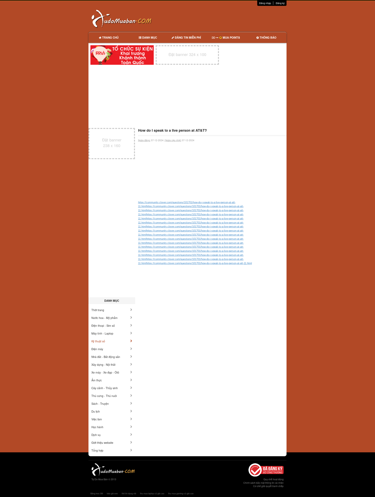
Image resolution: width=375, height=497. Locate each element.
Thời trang (97, 310)
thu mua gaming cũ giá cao (181, 493)
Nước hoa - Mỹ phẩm (104, 318)
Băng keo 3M (96, 493)
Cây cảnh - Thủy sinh (104, 388)
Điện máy (97, 349)
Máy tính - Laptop (102, 333)
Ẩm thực (96, 380)
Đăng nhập (265, 3)
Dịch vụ (96, 435)
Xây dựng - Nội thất (103, 365)
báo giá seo (112, 493)
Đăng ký (280, 3)
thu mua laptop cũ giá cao (152, 493)
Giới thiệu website (102, 443)
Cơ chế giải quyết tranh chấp (268, 486)
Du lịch (95, 411)
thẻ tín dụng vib (129, 493)
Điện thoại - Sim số (103, 325)
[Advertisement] (228, 18)
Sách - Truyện (100, 404)
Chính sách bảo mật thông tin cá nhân (263, 482)
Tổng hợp (97, 450)
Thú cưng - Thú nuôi (104, 396)
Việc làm (96, 419)
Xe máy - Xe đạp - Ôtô (105, 372)
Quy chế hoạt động (273, 479)
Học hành (97, 427)
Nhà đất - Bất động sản (105, 357)
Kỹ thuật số (98, 341)
